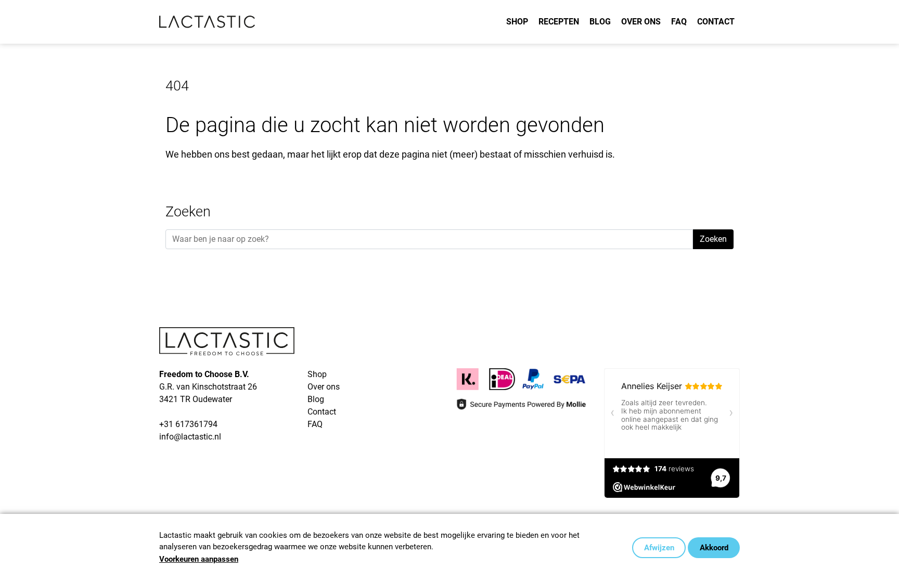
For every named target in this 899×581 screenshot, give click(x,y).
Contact (716, 22)
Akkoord (714, 547)
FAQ (679, 22)
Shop (517, 22)
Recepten (558, 22)
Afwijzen (659, 547)
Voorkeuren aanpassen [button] (198, 559)
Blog (600, 22)
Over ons (323, 387)
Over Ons (641, 22)
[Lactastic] (207, 22)
